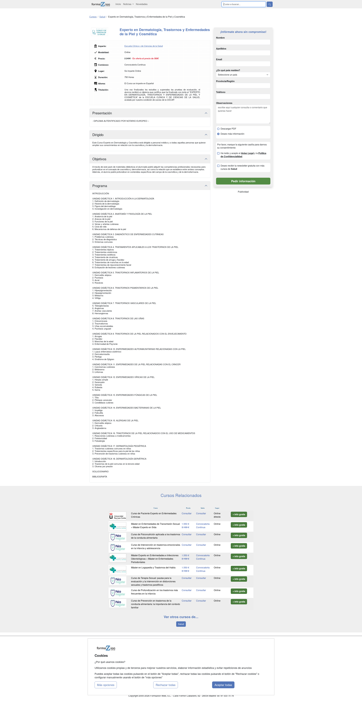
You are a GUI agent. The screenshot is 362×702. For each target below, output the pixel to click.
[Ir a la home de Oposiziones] (100, 4)
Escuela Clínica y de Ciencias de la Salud (143, 45)
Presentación (102, 112)
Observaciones (224, 103)
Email (219, 59)
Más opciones (105, 685)
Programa (99, 185)
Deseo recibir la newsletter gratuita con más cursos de (242, 167)
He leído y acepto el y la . (243, 155)
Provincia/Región (225, 81)
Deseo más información (232, 133)
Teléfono (220, 92)
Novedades (141, 4)
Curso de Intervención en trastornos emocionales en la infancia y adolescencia (155, 546)
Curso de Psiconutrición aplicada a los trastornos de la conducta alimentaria (155, 536)
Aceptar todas (223, 685)
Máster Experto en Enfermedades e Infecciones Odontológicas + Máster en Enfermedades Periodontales (154, 559)
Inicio (118, 4)
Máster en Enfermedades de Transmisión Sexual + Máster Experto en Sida (155, 525)
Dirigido (98, 134)
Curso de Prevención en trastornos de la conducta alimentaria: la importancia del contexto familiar (155, 604)
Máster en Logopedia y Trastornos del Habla (153, 567)
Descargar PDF (228, 128)
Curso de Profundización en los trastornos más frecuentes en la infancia (154, 591)
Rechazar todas (165, 685)
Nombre (220, 37)
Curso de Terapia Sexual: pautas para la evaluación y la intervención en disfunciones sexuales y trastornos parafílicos (153, 581)
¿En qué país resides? (228, 70)
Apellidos (221, 48)
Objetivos (99, 158)
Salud (181, 624)
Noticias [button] (127, 4)
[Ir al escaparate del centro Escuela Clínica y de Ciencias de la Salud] (104, 31)
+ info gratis (239, 514)
